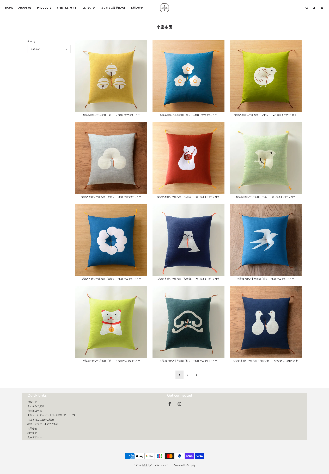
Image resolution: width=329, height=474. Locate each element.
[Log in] (314, 8)
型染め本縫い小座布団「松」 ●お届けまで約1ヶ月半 (188, 360)
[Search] (306, 8)
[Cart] (322, 8)
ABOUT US (25, 7)
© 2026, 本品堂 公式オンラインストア (151, 465)
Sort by (31, 41)
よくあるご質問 (35, 406)
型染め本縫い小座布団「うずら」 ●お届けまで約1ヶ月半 (265, 115)
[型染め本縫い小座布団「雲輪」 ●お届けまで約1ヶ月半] (111, 240)
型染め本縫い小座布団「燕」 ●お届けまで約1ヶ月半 (265, 278)
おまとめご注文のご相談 (40, 419)
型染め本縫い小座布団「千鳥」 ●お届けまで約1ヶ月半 (265, 196)
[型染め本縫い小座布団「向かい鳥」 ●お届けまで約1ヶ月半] (266, 322)
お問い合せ (137, 7)
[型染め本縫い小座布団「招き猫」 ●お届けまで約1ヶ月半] (188, 158)
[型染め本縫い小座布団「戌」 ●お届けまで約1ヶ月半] (111, 322)
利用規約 (32, 433)
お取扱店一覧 (34, 410)
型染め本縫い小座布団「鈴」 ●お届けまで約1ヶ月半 (111, 115)
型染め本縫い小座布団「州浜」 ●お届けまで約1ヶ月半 (111, 196)
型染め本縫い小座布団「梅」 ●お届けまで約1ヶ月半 (188, 115)
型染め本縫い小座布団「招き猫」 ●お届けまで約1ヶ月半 (188, 196)
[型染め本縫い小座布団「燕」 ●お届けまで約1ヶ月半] (266, 240)
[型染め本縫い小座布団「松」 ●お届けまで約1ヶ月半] (188, 322)
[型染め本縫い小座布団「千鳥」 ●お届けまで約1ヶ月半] (266, 158)
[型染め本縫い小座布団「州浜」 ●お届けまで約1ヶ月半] (111, 158)
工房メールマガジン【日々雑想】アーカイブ (51, 415)
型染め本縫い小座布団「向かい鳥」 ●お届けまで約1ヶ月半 (265, 360)
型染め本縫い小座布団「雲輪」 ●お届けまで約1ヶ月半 (111, 278)
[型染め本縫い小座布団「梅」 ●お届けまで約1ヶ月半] (188, 76)
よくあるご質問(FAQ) (113, 7)
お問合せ (32, 428)
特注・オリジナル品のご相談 (43, 424)
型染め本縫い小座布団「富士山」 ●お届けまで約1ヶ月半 (188, 278)
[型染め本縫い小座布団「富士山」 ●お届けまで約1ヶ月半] (188, 240)
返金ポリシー (34, 437)
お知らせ (32, 401)
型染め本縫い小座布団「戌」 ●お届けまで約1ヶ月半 (111, 360)
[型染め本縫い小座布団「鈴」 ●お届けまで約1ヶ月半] (111, 76)
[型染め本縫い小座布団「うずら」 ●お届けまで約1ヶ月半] (266, 76)
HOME (9, 7)
